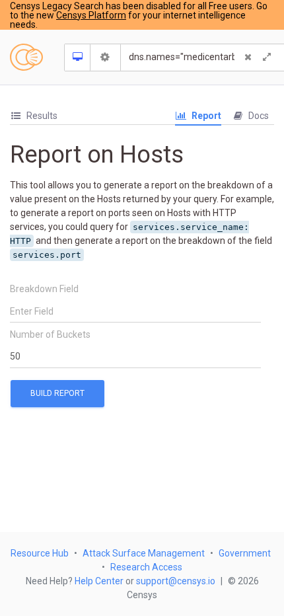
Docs (257, 115)
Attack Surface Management (144, 553)
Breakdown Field (44, 289)
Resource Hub (40, 553)
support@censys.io (175, 581)
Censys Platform (91, 15)
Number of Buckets (50, 334)
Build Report (57, 393)
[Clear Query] (248, 57)
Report (205, 115)
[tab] (33, 116)
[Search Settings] (105, 57)
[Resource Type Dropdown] (77, 57)
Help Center (99, 581)
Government (245, 553)
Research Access (146, 567)
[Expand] (266, 57)
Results (40, 115)
